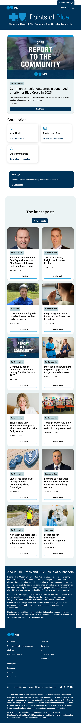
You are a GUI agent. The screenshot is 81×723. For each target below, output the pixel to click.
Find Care (11, 650)
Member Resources (15, 654)
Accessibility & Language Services (42, 687)
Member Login (64, 2)
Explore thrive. (17, 185)
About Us (44, 642)
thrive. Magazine (47, 654)
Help (9, 687)
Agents (10, 672)
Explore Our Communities (20, 159)
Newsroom (44, 646)
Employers (11, 664)
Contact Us (11, 676)
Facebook (61, 687)
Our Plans (11, 642)
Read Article (40, 109)
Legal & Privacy (20, 687)
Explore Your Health (17, 138)
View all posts (40, 221)
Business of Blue (17, 253)
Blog (42, 650)
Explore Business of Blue (53, 138)
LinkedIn (64, 687)
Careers (44, 659)
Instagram (68, 687)
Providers (11, 668)
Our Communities (17, 83)
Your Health (15, 309)
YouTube (71, 687)
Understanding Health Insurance (20, 646)
